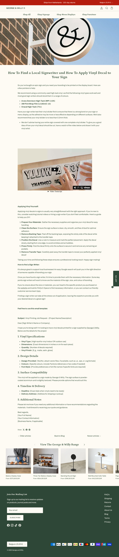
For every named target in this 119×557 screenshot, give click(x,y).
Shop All (26, 14)
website (24, 288)
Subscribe (15, 517)
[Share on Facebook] (26, 430)
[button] (116, 278)
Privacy (107, 522)
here (38, 291)
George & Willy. (93, 328)
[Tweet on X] (24, 430)
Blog (106, 514)
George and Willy (17, 550)
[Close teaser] (112, 287)
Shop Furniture (89, 14)
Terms (107, 518)
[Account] (101, 8)
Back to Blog (59, 436)
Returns (107, 502)
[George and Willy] (16, 8)
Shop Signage (43, 14)
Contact (107, 506)
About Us (108, 510)
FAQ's (106, 495)
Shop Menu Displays (66, 14)
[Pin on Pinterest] (29, 430)
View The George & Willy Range (59, 444)
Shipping (108, 498)
